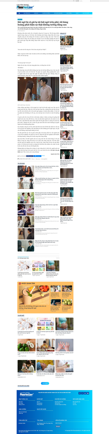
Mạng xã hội (21, 404)
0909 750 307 (58, 423)
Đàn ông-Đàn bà (76, 401)
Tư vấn (74, 403)
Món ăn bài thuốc (23, 412)
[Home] (19, 13)
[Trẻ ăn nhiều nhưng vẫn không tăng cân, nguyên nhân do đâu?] (45, 345)
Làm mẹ (75, 404)
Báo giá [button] (58, 426)
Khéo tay (21, 413)
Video (77, 13)
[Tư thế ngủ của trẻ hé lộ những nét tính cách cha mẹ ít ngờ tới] (24, 265)
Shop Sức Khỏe (86, 13)
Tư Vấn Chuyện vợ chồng (60, 404)
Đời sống (21, 403)
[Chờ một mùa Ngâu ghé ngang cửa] (66, 40)
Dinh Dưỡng (68, 13)
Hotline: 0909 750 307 (35, 0)
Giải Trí (38, 401)
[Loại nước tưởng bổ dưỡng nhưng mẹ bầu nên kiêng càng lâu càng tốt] (52, 265)
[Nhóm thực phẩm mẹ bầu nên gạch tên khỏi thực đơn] (64, 366)
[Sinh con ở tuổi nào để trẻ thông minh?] (27, 366)
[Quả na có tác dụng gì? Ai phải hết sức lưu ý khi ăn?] (67, 302)
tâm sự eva (38, 158)
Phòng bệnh (39, 403)
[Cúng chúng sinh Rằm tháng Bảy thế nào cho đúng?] (67, 288)
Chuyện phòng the (59, 401)
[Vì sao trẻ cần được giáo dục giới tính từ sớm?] (38, 265)
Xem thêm (45, 383)
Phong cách (39, 404)
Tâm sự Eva (20, 19)
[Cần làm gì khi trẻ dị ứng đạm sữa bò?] (64, 345)
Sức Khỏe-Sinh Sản (58, 13)
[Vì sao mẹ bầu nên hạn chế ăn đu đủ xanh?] (27, 345)
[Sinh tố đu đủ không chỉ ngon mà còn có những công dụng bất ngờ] (34, 295)
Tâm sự (33, 158)
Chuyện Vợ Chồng (46, 13)
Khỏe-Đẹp (36, 13)
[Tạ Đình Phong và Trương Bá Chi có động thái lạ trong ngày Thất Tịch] (56, 288)
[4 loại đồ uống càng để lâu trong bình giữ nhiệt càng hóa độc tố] (56, 302)
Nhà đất (21, 401)
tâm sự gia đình (44, 158)
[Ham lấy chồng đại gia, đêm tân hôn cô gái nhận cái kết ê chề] (26, 209)
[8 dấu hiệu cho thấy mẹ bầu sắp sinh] (45, 366)
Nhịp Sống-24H (27, 13)
